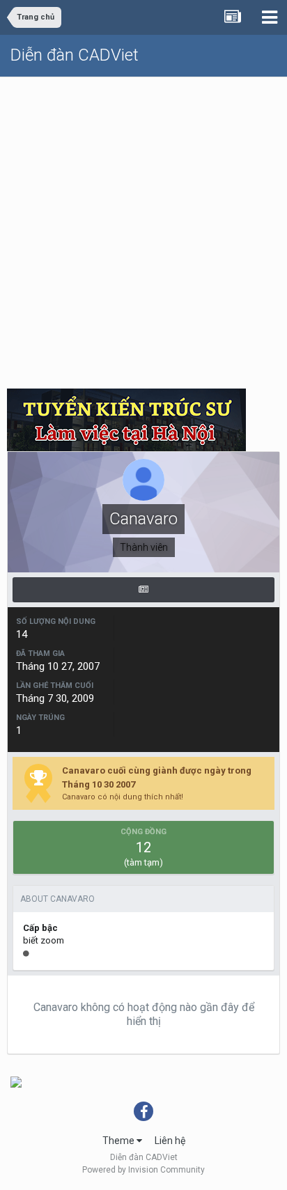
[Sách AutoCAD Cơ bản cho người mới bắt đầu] (16, 1081)
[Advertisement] (143, 227)
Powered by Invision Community (143, 1170)
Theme (119, 1140)
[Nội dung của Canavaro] (143, 589)
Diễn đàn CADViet (74, 55)
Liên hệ (170, 1140)
